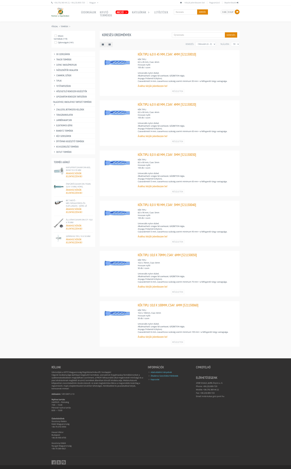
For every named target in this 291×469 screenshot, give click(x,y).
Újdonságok (88, 12)
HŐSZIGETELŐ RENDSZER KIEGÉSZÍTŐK (71, 91)
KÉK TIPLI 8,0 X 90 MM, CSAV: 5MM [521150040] (167, 205)
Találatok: (224, 44)
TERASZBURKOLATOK (64, 114)
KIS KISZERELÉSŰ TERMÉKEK (67, 146)
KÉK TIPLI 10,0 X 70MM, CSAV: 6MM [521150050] (167, 255)
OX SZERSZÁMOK (63, 54)
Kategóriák (139, 12)
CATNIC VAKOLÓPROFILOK (66, 64)
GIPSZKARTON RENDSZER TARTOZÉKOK (71, 96)
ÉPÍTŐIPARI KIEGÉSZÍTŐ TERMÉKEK (70, 141)
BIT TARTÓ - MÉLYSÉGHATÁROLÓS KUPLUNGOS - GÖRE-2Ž (76, 203)
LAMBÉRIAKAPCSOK (64, 120)
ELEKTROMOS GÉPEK (64, 125)
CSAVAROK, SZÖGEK (63, 75)
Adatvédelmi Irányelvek (161, 372)
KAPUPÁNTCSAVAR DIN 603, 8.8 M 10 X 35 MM (78, 168)
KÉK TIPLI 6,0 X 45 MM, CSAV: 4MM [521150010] (167, 54)
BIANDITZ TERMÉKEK (64, 130)
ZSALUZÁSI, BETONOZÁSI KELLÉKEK (70, 109)
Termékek (64, 26)
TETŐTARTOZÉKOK (63, 86)
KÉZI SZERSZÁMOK (63, 136)
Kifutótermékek (106, 13)
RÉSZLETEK (177, 91)
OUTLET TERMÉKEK (64, 152)
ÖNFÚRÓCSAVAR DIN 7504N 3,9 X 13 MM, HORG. (78, 185)
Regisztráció (214, 2)
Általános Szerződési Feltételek (164, 375)
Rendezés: (190, 44)
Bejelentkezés (230, 2)
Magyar (92, 2)
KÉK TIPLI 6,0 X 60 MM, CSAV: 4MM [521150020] (167, 104)
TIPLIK (59, 80)
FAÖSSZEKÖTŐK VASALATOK (67, 70)
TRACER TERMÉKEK (63, 59)
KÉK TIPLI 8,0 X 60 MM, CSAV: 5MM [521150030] (167, 154)
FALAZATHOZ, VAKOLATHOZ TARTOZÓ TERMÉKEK (72, 101)
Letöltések (161, 12)
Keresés (202, 12)
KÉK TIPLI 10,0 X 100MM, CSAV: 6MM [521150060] (168, 305)
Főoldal (55, 26)
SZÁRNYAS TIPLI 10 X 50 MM (78, 236)
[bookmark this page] (181, 2)
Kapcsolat (155, 379)
